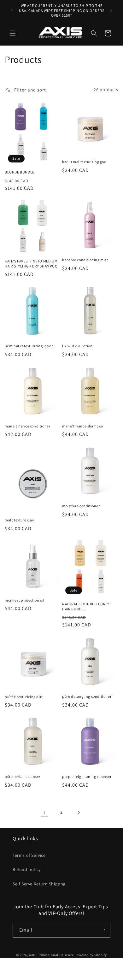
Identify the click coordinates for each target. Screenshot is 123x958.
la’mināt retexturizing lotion (29, 346)
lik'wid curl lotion (77, 346)
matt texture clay (19, 520)
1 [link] (44, 813)
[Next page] (78, 812)
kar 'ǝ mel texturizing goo (84, 161)
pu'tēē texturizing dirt (24, 696)
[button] (13, 33)
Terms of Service (29, 855)
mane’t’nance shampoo (82, 426)
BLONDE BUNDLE (19, 172)
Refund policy (27, 869)
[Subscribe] (103, 930)
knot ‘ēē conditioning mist (85, 259)
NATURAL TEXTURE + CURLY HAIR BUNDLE (85, 606)
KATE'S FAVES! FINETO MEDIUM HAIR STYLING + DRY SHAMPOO (31, 263)
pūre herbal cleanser (22, 776)
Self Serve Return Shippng (39, 884)
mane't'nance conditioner (27, 426)
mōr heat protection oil (24, 600)
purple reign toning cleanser (87, 776)
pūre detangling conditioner (86, 696)
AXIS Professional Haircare (51, 955)
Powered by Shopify (90, 955)
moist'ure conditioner (81, 506)
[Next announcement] (111, 10)
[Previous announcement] (12, 10)
